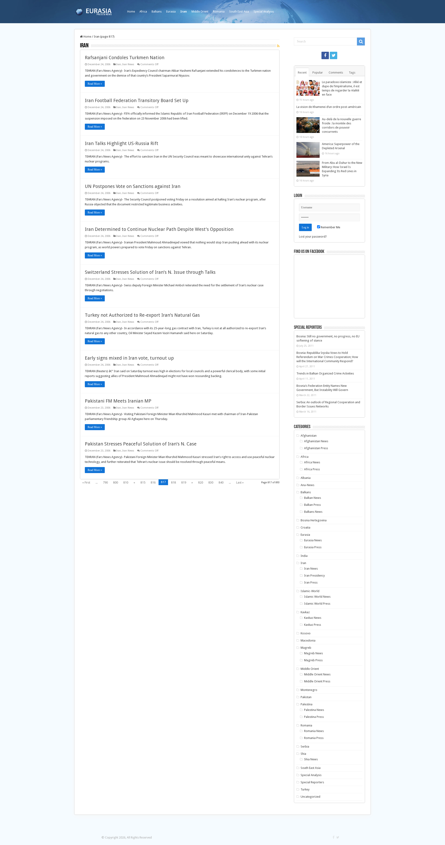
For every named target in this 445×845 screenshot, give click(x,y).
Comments (336, 72)
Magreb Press (313, 660)
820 (200, 482)
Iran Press (311, 582)
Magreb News (313, 653)
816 (153, 482)
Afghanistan (309, 435)
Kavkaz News (312, 617)
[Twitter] (333, 55)
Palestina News (314, 710)
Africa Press (312, 469)
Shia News (311, 759)
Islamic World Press (317, 603)
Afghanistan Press (316, 448)
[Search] (361, 41)
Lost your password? (313, 236)
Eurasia (171, 11)
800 (115, 482)
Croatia (305, 527)
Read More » (95, 83)
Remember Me (330, 227)
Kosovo (306, 633)
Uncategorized (310, 796)
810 (125, 482)
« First (86, 482)
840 (221, 482)
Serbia (305, 746)
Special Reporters (312, 782)
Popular (317, 72)
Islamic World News (317, 596)
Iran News (128, 64)
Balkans (157, 11)
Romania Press (314, 738)
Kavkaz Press (312, 624)
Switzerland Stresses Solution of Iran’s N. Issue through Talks (150, 272)
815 (142, 482)
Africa (143, 11)
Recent (302, 72)
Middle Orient (199, 11)
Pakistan (306, 697)
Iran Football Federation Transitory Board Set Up (136, 100)
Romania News (314, 731)
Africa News (312, 462)
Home (131, 11)
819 (183, 482)
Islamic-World (310, 591)
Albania (306, 478)
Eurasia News (313, 540)
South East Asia (239, 11)
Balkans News (313, 511)
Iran (183, 11)
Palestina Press (314, 717)
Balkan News (312, 498)
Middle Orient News (317, 674)
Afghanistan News (316, 441)
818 (173, 482)
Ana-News (307, 485)
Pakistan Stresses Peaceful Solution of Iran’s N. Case (141, 444)
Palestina (306, 704)
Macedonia (308, 640)
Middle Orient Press (317, 681)
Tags (352, 72)
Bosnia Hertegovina (314, 520)
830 (210, 482)
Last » (240, 482)
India (304, 556)
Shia (303, 753)
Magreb (306, 647)
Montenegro (309, 690)
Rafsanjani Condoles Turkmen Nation (124, 57)
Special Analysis (264, 11)
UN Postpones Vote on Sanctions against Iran (132, 186)
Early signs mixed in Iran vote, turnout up (129, 358)
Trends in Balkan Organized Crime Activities (325, 373)
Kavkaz (305, 612)
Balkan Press (312, 504)
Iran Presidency (314, 575)
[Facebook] (325, 55)
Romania (219, 11)
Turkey (305, 789)
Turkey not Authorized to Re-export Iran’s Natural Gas (142, 315)
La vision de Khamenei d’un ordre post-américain (328, 107)
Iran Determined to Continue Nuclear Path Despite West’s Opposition (159, 229)
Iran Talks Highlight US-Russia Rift (121, 143)
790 (105, 482)
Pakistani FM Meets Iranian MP (118, 401)
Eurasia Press (312, 547)
